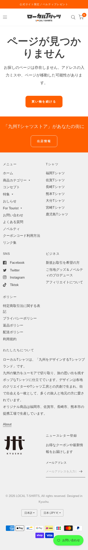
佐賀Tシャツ (55, 180)
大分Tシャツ (55, 200)
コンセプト (11, 187)
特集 (6, 194)
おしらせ (9, 201)
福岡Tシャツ (55, 173)
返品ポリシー (13, 325)
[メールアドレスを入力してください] (80, 471)
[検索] (73, 17)
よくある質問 (13, 222)
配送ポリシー (13, 332)
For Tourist (11, 208)
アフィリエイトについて (64, 282)
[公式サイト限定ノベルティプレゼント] (44, 4)
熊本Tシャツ (55, 194)
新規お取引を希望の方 (63, 262)
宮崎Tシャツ (55, 207)
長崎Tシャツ (55, 187)
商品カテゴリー (15, 180)
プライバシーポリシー (20, 318)
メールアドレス (56, 462)
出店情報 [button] (44, 141)
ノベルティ (11, 229)
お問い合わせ (13, 215)
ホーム (8, 173)
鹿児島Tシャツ (57, 214)
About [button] (7, 424)
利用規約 (9, 339)
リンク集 (9, 242)
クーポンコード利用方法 (21, 235)
